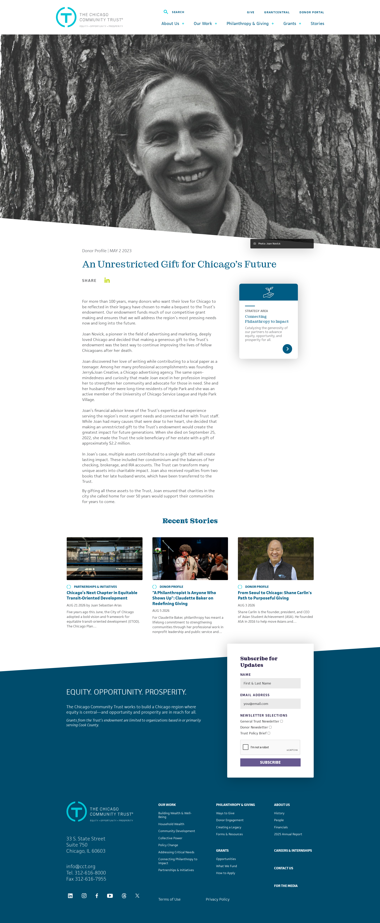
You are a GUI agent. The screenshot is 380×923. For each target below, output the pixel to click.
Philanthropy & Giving (235, 805)
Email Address (255, 695)
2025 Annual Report (288, 834)
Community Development (176, 831)
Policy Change (168, 845)
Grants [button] (289, 23)
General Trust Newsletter (259, 721)
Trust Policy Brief (253, 733)
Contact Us (283, 868)
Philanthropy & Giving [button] (248, 23)
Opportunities (226, 859)
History (279, 813)
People (279, 820)
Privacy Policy (218, 899)
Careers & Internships (293, 850)
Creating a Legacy (228, 827)
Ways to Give (225, 813)
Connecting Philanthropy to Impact (267, 319)
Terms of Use (169, 899)
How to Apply (225, 873)
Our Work (167, 805)
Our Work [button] (203, 23)
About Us (282, 805)
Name (245, 675)
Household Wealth (171, 824)
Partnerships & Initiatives (95, 587)
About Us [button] (170, 23)
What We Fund (226, 866)
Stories (317, 23)
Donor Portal (311, 12)
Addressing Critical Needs (176, 852)
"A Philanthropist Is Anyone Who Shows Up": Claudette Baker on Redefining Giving (184, 598)
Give (251, 12)
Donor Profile (94, 250)
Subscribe (270, 762)
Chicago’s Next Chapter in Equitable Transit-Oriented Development (102, 595)
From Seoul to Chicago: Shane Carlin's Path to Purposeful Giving (275, 595)
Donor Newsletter (254, 727)
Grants (222, 850)
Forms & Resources (229, 834)
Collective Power (170, 838)
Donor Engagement (230, 820)
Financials (281, 827)
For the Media (286, 886)
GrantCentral (277, 12)
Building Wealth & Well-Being (175, 815)
